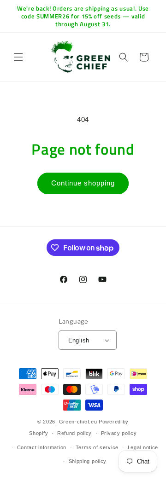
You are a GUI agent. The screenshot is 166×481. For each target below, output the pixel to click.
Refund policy (74, 433)
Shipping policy (88, 461)
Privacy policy (119, 433)
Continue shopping (83, 183)
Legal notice (143, 447)
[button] (18, 57)
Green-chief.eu (78, 421)
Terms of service (97, 447)
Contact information (41, 447)
